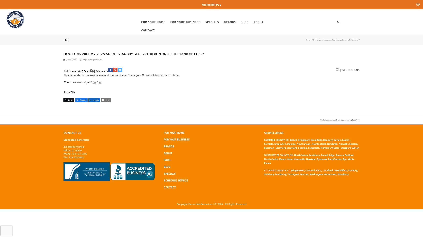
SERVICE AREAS (273, 133)
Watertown (330, 174)
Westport (346, 147)
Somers (340, 155)
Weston (335, 147)
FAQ (312, 40)
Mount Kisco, (286, 159)
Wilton (355, 147)
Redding (302, 147)
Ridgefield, (314, 147)
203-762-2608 (79, 154)
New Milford (340, 170)
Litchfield (328, 170)
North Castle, (271, 159)
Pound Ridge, (328, 155)
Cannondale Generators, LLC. (202, 204)
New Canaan (303, 143)
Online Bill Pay (211, 4)
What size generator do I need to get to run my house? (338, 120)
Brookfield (316, 140)
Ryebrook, (322, 159)
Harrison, (311, 159)
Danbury (327, 140)
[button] (338, 22)
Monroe (291, 143)
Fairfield (268, 143)
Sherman (269, 147)
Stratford (292, 147)
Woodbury (343, 174)
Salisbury (269, 174)
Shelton (353, 143)
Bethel (293, 140)
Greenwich (280, 143)
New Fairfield (319, 143)
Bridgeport (304, 140)
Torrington (293, 174)
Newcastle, (300, 159)
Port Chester (335, 159)
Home (308, 40)
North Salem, (301, 155)
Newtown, (332, 143)
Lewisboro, (315, 155)
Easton (346, 140)
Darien (337, 140)
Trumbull (325, 147)
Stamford (281, 147)
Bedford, (349, 155)
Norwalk (343, 143)
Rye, (345, 159)
